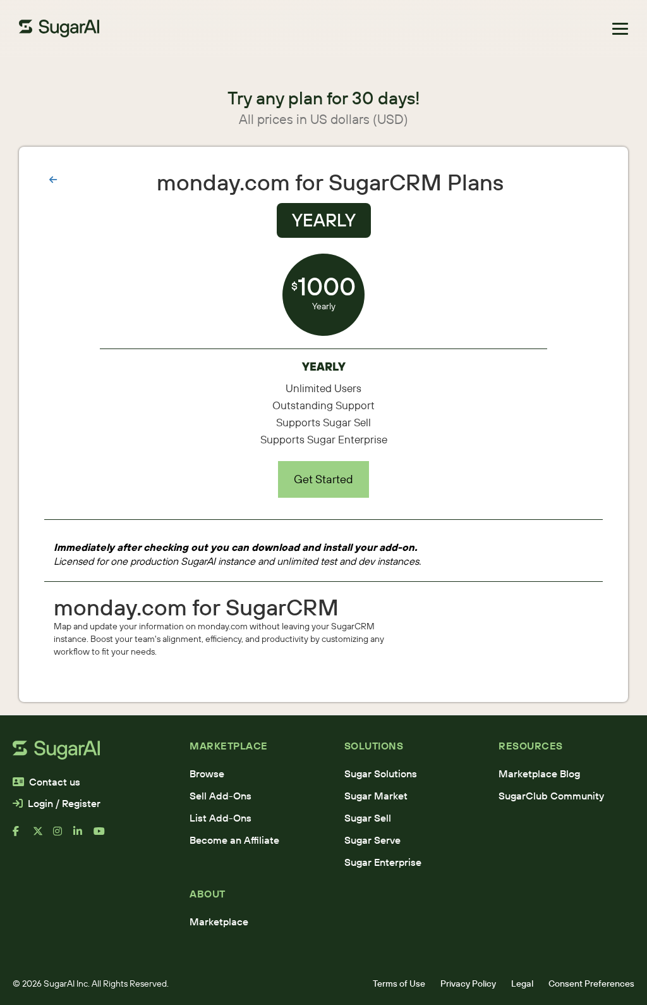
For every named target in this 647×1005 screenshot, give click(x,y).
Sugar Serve (372, 840)
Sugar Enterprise (382, 862)
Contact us (54, 781)
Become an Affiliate (234, 840)
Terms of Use (399, 983)
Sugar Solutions (380, 773)
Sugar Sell (367, 817)
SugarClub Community (551, 795)
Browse (207, 773)
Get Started (323, 479)
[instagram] (63, 836)
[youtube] (104, 836)
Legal (522, 983)
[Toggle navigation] (620, 29)
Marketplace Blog (539, 773)
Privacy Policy (468, 983)
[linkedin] (83, 836)
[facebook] (23, 836)
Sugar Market (376, 795)
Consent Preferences (591, 983)
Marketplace (219, 921)
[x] (43, 836)
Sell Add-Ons (220, 795)
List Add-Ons (220, 817)
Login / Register (64, 803)
